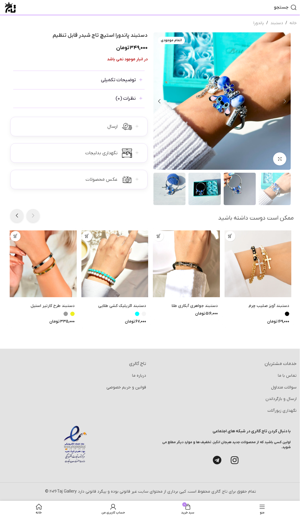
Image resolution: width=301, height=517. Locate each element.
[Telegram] (217, 460)
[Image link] (75, 444)
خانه (293, 23)
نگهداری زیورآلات (282, 410)
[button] (285, 101)
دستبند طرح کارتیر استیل (53, 306)
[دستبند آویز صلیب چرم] (258, 264)
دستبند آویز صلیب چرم (269, 306)
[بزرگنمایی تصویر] (279, 159)
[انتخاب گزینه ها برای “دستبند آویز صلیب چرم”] (230, 236)
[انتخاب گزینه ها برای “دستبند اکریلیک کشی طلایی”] (87, 236)
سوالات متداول (284, 387)
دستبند (276, 23)
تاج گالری (219, 491)
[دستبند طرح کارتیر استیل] (43, 264)
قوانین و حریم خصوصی (126, 387)
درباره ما (139, 375)
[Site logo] (10, 7)
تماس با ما (287, 375)
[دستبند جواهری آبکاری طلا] (186, 264)
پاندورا (258, 23)
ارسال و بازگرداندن (281, 399)
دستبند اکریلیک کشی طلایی (122, 306)
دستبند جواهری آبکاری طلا (195, 306)
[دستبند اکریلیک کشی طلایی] (115, 264)
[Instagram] (234, 460)
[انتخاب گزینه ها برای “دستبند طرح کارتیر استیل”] (15, 236)
